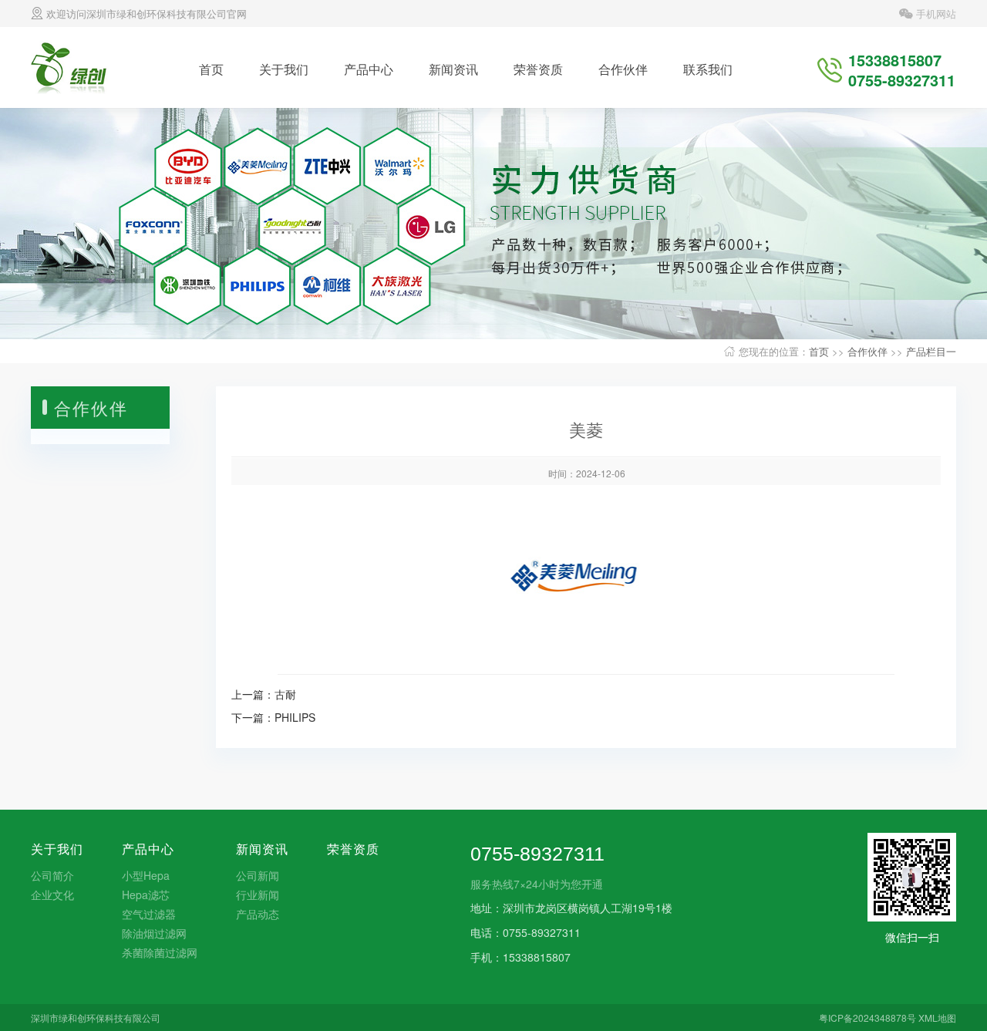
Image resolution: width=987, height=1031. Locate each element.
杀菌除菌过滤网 (159, 952)
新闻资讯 (453, 69)
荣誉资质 (538, 69)
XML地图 (937, 1017)
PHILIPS (295, 717)
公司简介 (52, 875)
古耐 (285, 694)
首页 (211, 69)
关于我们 (283, 69)
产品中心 (368, 69)
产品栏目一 (931, 351)
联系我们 (708, 69)
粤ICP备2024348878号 (867, 1017)
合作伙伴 (623, 69)
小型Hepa (146, 875)
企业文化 (52, 894)
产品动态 (257, 913)
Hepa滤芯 (146, 894)
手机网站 (934, 13)
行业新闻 (257, 894)
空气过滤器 (149, 913)
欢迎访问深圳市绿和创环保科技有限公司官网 (145, 13)
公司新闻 (257, 875)
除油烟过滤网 (154, 933)
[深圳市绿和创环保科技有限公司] (79, 65)
